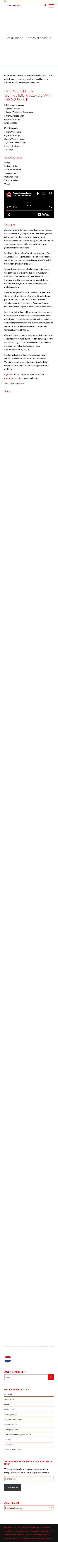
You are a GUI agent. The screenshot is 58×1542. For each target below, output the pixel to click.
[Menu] (50, 5)
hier (10, 374)
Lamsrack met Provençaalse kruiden (17, 1434)
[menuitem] (43, 5)
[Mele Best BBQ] (24, 5)
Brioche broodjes (10, 1424)
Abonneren (13, 1487)
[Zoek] (43, 5)
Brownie (7, 1439)
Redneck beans (9, 1409)
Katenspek (8, 1394)
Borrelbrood (8, 1444)
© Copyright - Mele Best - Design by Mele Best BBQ (22, 1527)
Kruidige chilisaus (11, 1429)
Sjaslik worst (9, 1399)
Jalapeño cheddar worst (13, 1419)
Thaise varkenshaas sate (13, 1449)
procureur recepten (13, 378)
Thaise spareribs (10, 1414)
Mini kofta (8, 1404)
